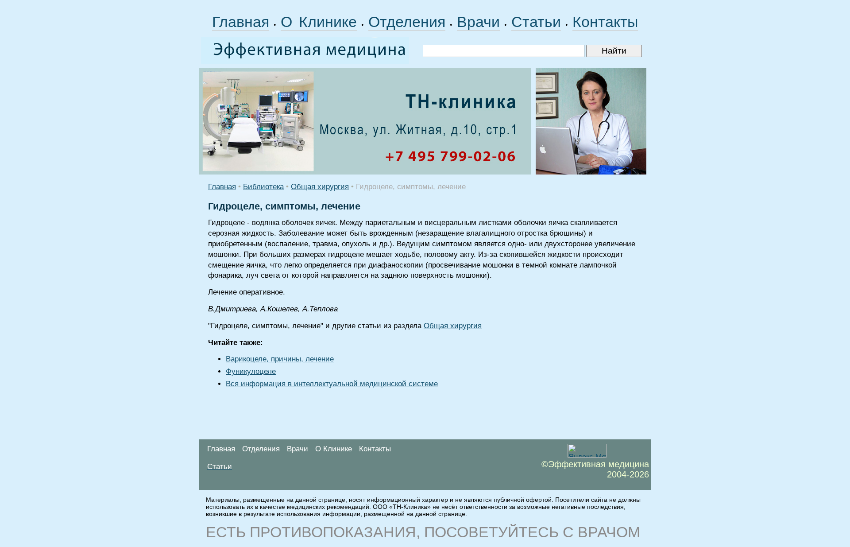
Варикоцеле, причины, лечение (280, 359)
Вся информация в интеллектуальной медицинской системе (332, 384)
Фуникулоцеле (251, 371)
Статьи (536, 21)
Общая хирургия (320, 186)
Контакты (605, 21)
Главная (240, 21)
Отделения (406, 21)
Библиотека (263, 186)
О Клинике (319, 21)
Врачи (478, 21)
